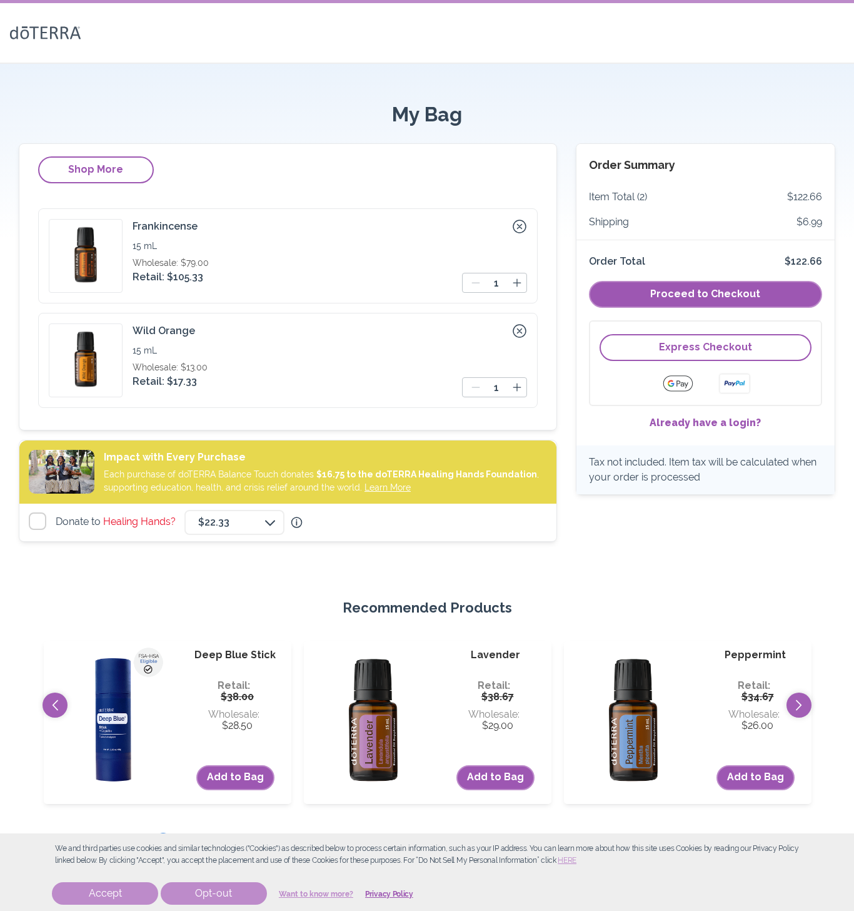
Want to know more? (316, 894)
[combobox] (234, 522)
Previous (55, 705)
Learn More (387, 487)
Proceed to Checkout (705, 294)
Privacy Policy (389, 894)
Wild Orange (164, 331)
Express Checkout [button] (705, 347)
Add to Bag (235, 777)
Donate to (117, 521)
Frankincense (165, 226)
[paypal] (734, 383)
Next (798, 705)
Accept (105, 893)
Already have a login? (705, 423)
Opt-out (213, 893)
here (567, 860)
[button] (519, 226)
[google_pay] (685, 383)
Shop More (95, 169)
